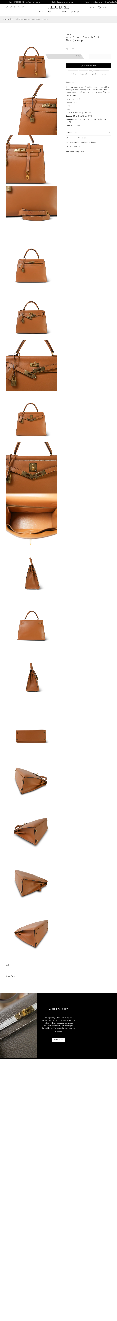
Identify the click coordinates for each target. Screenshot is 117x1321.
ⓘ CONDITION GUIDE (88, 66)
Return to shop (8, 19)
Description (70, 82)
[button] (64, 12)
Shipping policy (71, 132)
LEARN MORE (58, 1040)
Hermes (68, 34)
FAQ (7, 965)
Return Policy (10, 976)
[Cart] (110, 7)
